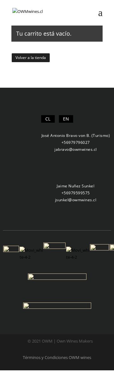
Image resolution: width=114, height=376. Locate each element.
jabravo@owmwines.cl (75, 149)
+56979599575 (75, 193)
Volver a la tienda (31, 57)
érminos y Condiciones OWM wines (58, 357)
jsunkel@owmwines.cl (76, 200)
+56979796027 (75, 142)
